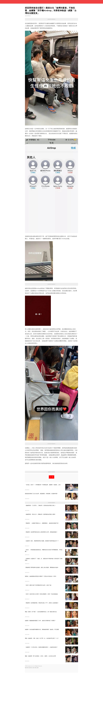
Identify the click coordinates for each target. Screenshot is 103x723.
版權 (37, 667)
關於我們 (26, 667)
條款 (34, 667)
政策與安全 (31, 667)
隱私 (36, 667)
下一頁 (51, 476)
